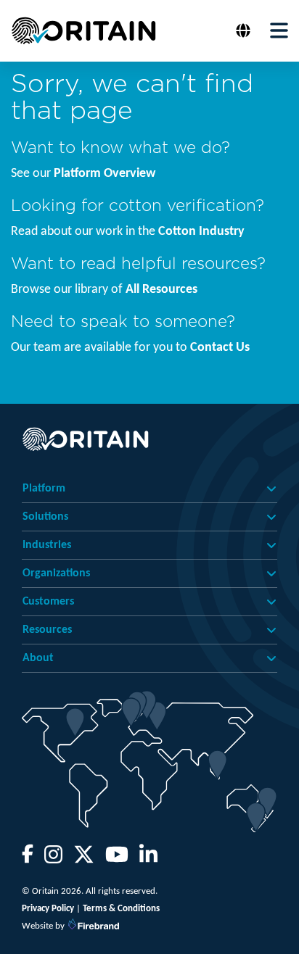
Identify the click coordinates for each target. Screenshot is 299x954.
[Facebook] (27, 859)
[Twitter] (83, 859)
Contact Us (220, 347)
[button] (245, 31)
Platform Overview (104, 173)
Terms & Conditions (121, 908)
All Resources (161, 289)
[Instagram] (53, 859)
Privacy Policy (48, 908)
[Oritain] (83, 30)
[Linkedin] (148, 859)
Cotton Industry (201, 231)
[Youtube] (116, 859)
